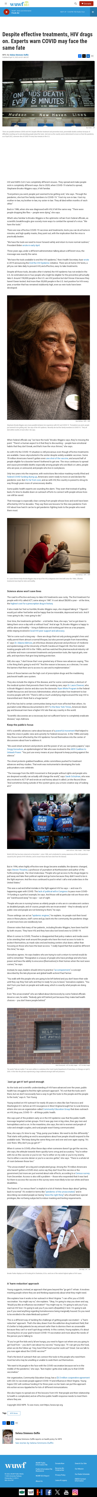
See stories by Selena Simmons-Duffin (34, 1442)
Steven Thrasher (20, 870)
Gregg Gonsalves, (15, 749)
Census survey (82, 1173)
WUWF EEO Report (42, 1476)
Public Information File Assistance (44, 1470)
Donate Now (59, 1463)
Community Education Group (56, 1109)
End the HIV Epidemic (39, 263)
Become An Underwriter (59, 1469)
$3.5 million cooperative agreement (73, 1377)
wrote (86, 259)
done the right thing (54, 1195)
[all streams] (93, 12)
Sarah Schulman (73, 776)
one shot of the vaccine (57, 458)
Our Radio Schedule (82, 1474)
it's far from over (33, 480)
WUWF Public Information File (41, 1464)
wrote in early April (31, 245)
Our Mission (79, 1469)
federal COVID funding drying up (22, 477)
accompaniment (62, 970)
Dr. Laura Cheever (76, 685)
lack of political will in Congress (53, 891)
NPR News (14, 1413)
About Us (39, 1481)
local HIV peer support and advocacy (47, 631)
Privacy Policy (60, 1475)
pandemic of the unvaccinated (60, 1191)
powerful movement (65, 730)
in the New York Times (60, 707)
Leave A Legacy (61, 1480)
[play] (6, 12)
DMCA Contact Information (80, 1480)
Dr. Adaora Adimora (23, 643)
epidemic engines (41, 915)
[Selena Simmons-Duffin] (7, 1437)
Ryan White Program (67, 688)
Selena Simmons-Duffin (19, 55)
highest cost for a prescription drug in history (32, 603)
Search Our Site (81, 1463)
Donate (87, 3)
